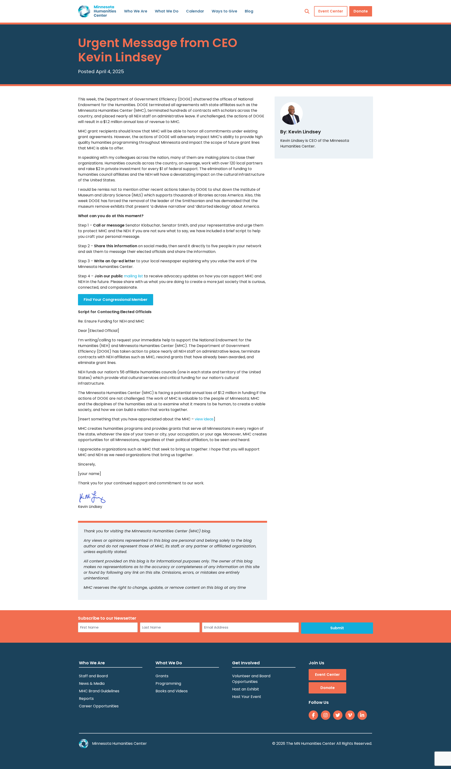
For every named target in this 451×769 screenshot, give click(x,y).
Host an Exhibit (245, 689)
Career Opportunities (99, 706)
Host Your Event (246, 696)
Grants (162, 676)
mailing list (133, 276)
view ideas (204, 419)
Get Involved (246, 663)
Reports (86, 698)
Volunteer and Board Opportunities (251, 678)
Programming (168, 683)
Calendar (195, 11)
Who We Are (135, 11)
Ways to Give (224, 11)
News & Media (92, 683)
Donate (361, 11)
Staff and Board (93, 676)
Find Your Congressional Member (116, 299)
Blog (249, 11)
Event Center (330, 11)
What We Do (167, 11)
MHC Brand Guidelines (99, 691)
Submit (337, 628)
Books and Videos (172, 691)
